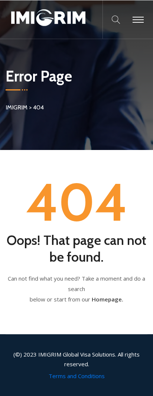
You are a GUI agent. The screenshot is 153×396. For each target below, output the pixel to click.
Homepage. (107, 299)
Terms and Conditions (77, 376)
